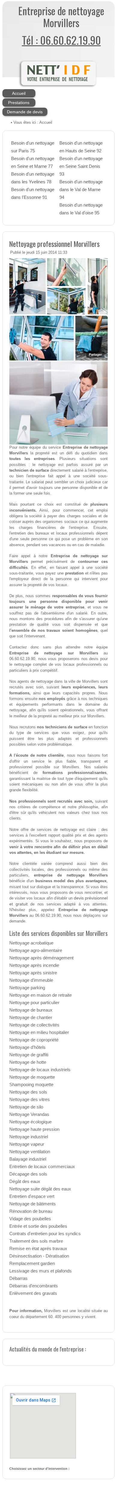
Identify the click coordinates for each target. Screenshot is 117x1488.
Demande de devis (25, 111)
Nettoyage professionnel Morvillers (54, 243)
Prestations (18, 102)
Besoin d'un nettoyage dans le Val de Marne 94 (81, 189)
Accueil (19, 93)
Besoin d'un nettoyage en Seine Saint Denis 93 (81, 166)
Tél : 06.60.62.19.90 (61, 40)
